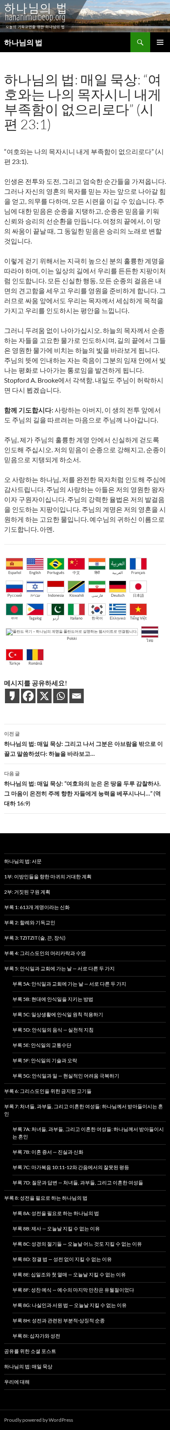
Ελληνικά (117, 618)
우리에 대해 (17, 1382)
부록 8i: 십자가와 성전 (36, 1336)
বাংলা (14, 618)
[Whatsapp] (60, 696)
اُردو (56, 618)
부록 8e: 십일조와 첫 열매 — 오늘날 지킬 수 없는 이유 (69, 1274)
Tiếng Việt (138, 618)
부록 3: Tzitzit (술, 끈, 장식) (35, 938)
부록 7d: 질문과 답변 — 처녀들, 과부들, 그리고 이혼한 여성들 (77, 1182)
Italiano (76, 618)
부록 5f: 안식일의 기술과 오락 (44, 1060)
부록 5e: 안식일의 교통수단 (41, 1045)
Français (138, 572)
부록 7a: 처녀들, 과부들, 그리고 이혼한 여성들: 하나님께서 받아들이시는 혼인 (88, 1133)
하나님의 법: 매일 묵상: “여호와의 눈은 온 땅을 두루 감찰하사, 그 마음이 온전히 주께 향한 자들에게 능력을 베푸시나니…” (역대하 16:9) (82, 788)
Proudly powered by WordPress (38, 1420)
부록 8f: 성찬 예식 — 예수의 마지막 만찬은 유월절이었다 (73, 1290)
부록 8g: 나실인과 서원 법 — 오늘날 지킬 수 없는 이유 (69, 1305)
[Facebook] (28, 696)
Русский (14, 595)
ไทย (149, 640)
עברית (35, 595)
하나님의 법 (23, 42)
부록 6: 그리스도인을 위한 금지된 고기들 (48, 1091)
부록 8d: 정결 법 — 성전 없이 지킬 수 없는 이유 (62, 1259)
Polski (72, 638)
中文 (76, 572)
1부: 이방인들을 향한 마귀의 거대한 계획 (48, 876)
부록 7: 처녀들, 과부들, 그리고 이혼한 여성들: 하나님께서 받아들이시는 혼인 (83, 1110)
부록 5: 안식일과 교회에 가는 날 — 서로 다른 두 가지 (59, 968)
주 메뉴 (160, 42)
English (35, 572)
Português (55, 572)
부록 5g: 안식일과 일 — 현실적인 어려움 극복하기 (65, 1076)
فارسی (97, 595)
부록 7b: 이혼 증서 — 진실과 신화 (47, 1152)
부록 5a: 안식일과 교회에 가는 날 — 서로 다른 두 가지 (69, 984)
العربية (117, 572)
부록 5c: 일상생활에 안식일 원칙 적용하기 (57, 1014)
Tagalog (35, 618)
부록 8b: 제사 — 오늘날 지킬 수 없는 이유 (56, 1228)
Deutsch (118, 595)
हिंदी (97, 572)
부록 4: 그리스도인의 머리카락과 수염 (45, 953)
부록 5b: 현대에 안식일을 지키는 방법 (52, 999)
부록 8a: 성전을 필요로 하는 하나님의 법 (55, 1213)
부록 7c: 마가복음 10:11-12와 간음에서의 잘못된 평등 (70, 1167)
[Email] (76, 696)
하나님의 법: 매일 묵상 (28, 1366)
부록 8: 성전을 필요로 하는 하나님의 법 (45, 1198)
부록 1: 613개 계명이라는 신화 (37, 907)
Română (35, 663)
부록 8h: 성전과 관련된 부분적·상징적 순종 (58, 1320)
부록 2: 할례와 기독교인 (29, 922)
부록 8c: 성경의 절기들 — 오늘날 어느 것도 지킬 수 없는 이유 (77, 1244)
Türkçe (14, 663)
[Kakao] (12, 696)
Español (14, 572)
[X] (44, 696)
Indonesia (56, 595)
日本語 (138, 595)
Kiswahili (76, 595)
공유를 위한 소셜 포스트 (30, 1351)
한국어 (97, 618)
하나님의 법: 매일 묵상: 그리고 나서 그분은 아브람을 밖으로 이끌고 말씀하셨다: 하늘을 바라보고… (83, 744)
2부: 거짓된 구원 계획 (27, 892)
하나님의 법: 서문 (23, 861)
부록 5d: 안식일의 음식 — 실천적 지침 (53, 1030)
